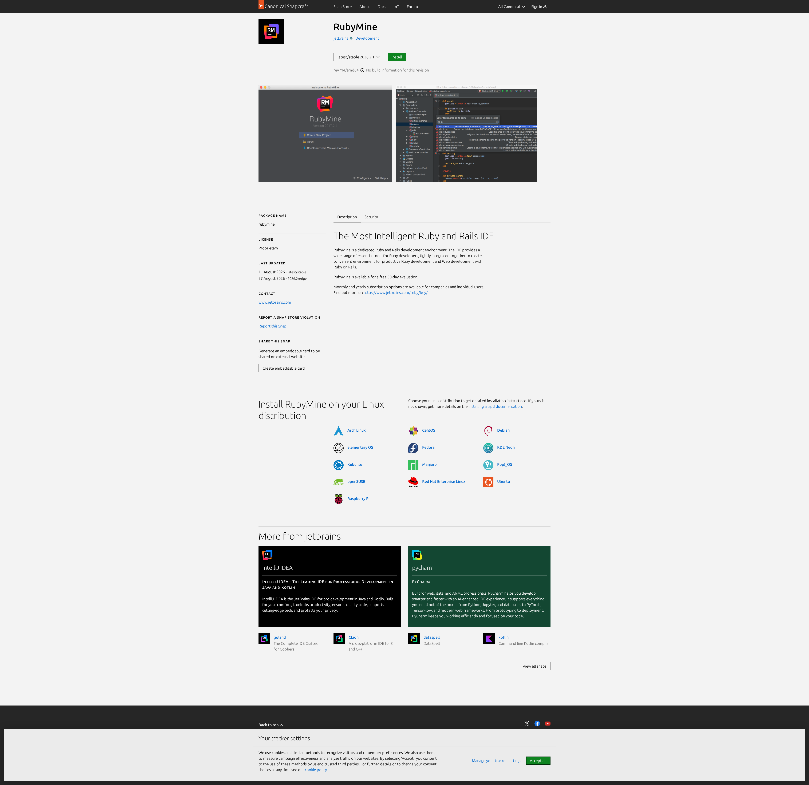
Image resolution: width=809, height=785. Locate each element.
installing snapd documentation (495, 406)
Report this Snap (273, 326)
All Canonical (509, 6)
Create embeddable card (284, 368)
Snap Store (343, 6)
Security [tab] (371, 217)
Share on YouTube (547, 723)
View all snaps (534, 666)
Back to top (269, 725)
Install (397, 57)
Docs (382, 6)
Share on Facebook (537, 723)
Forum (412, 6)
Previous (532, 188)
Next (544, 188)
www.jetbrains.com (275, 302)
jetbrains (341, 38)
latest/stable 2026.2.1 (357, 57)
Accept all (538, 760)
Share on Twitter (527, 723)
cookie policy (316, 769)
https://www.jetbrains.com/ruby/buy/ (396, 292)
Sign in (537, 6)
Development (367, 38)
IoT (396, 6)
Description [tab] (347, 217)
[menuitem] (343, 6)
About (364, 6)
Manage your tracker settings (496, 760)
